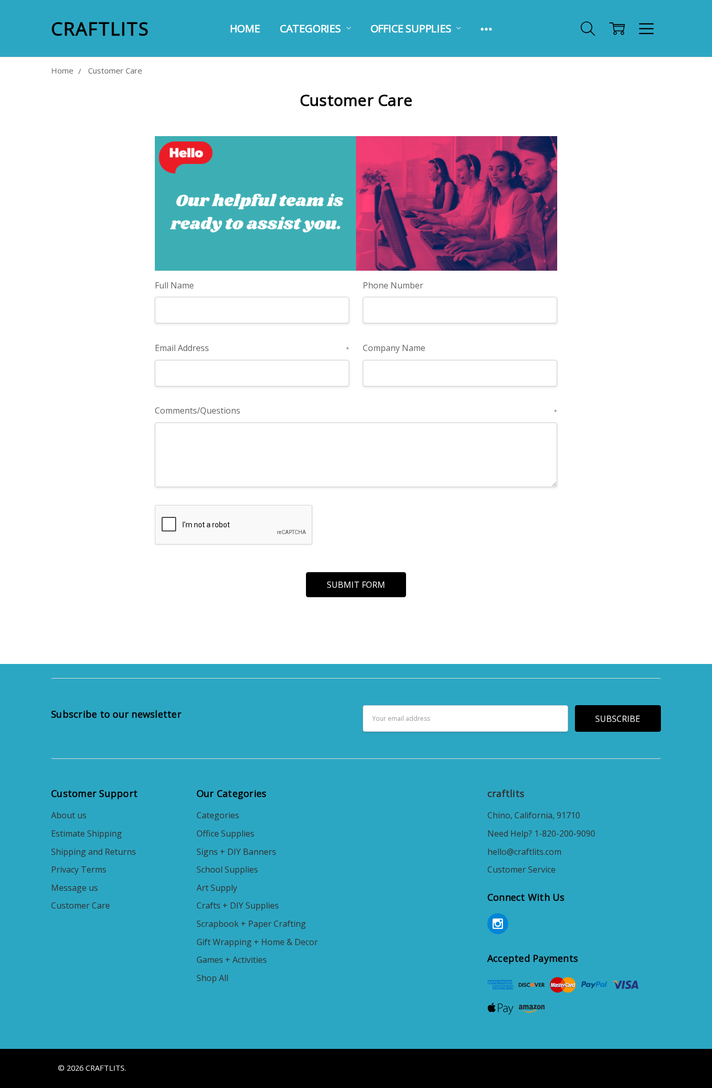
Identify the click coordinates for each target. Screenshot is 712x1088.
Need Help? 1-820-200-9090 (541, 833)
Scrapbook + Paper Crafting (251, 923)
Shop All (212, 978)
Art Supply (217, 887)
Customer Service (521, 869)
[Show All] (486, 28)
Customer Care (80, 905)
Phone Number (393, 285)
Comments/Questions (356, 410)
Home (245, 28)
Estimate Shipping (86, 833)
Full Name (174, 285)
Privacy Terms (78, 869)
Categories (311, 28)
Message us (74, 887)
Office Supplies (412, 28)
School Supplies (227, 869)
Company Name (394, 348)
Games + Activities (232, 959)
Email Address (252, 348)
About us (69, 815)
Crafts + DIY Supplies (238, 905)
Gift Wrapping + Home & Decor (257, 942)
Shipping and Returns (93, 851)
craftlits (505, 793)
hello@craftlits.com (524, 851)
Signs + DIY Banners (236, 851)
